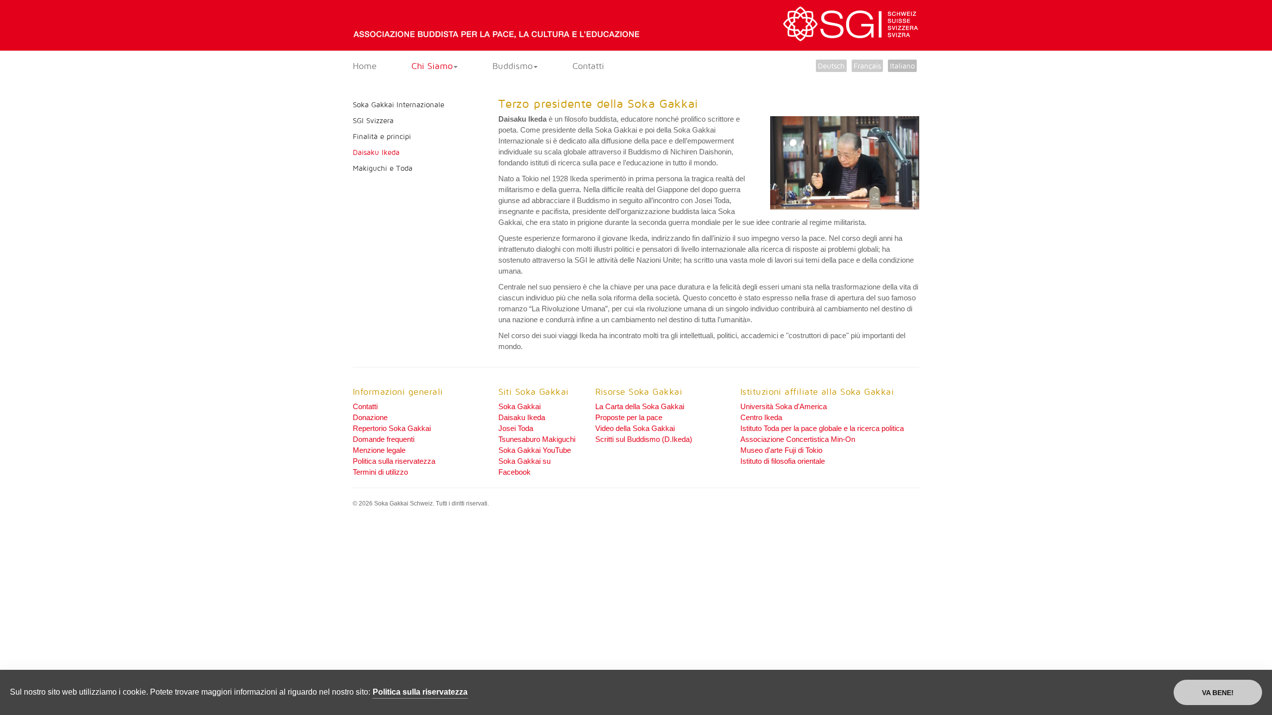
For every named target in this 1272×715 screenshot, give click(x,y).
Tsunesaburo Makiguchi (536, 439)
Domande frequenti (383, 439)
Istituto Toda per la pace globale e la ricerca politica (822, 428)
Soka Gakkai (519, 407)
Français (867, 66)
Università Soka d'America (783, 407)
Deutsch (831, 66)
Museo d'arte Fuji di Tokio (781, 450)
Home (365, 66)
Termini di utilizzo (380, 472)
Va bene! (1218, 693)
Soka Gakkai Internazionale (398, 104)
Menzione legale (379, 450)
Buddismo (512, 66)
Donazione (370, 418)
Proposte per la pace (628, 418)
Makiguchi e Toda (382, 168)
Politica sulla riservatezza (394, 461)
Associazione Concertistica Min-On (797, 439)
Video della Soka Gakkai (635, 428)
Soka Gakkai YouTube (534, 450)
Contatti (588, 66)
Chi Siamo (432, 66)
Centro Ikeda (761, 418)
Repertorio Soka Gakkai (392, 428)
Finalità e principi (382, 136)
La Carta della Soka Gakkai (639, 407)
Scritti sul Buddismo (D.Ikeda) (643, 439)
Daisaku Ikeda (376, 152)
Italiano (902, 66)
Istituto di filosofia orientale (782, 461)
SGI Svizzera (373, 120)
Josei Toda (515, 428)
